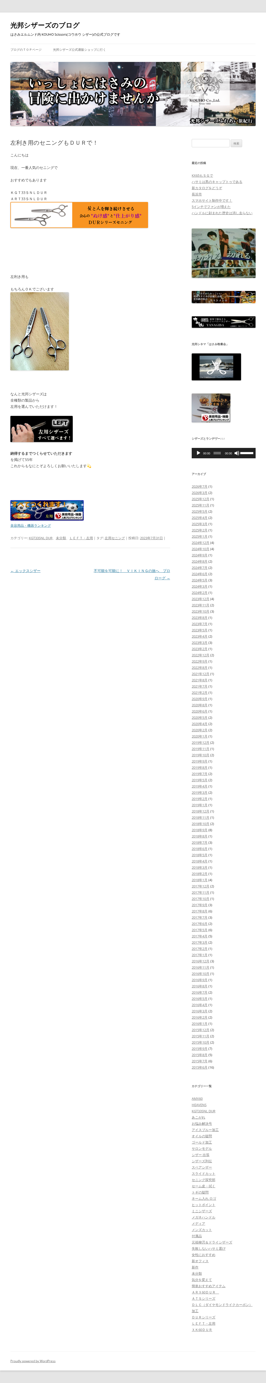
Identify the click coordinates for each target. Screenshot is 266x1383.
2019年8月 (200, 767)
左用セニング (115, 538)
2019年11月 (200, 748)
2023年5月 (200, 630)
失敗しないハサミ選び (208, 1248)
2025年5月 (200, 511)
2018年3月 (200, 867)
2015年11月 (200, 1036)
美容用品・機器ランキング (30, 525)
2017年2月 (200, 948)
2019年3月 (200, 792)
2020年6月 (200, 711)
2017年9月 (200, 905)
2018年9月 (200, 830)
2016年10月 (200, 973)
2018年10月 (200, 823)
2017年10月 (200, 898)
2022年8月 (200, 667)
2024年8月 (200, 561)
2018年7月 (200, 842)
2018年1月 (200, 880)
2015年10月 (200, 1042)
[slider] (246, 452)
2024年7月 (200, 567)
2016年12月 (200, 961)
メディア (198, 1223)
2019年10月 (200, 755)
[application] (224, 453)
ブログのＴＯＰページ (26, 49)
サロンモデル (202, 1148)
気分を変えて (202, 1279)
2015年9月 (200, 1048)
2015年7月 (200, 1061)
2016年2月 (200, 1017)
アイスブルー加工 (205, 1129)
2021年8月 (200, 680)
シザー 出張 (200, 1154)
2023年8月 (200, 617)
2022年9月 (200, 661)
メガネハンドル (203, 1217)
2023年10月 (200, 611)
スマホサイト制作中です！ (212, 200)
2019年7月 (200, 773)
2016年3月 (200, 1011)
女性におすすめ (203, 1254)
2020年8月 (200, 705)
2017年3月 (200, 942)
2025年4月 (200, 517)
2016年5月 (200, 998)
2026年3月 (200, 492)
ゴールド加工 (202, 1142)
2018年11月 (200, 817)
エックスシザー (25, 570)
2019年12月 (200, 742)
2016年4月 (200, 1005)
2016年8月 (200, 986)
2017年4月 (200, 936)
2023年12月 (200, 599)
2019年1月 (200, 805)
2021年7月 (200, 686)
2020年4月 (200, 723)
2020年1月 (200, 736)
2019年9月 (200, 761)
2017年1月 (200, 955)
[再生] (198, 453)
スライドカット (203, 1173)
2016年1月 (200, 1023)
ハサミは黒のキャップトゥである (217, 181)
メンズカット (202, 1229)
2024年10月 (200, 549)
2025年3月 (200, 524)
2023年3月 (200, 642)
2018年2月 (200, 873)
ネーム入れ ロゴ (204, 1198)
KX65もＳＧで (202, 175)
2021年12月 (200, 673)
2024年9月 (200, 555)
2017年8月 (200, 911)
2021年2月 (200, 692)
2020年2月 (200, 730)
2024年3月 (200, 586)
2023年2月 (200, 648)
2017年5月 (200, 930)
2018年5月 (200, 855)
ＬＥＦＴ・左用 (81, 538)
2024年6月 (200, 574)
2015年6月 (200, 1067)
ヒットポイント (203, 1204)
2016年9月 (200, 980)
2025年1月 (200, 536)
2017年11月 (200, 892)
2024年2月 (200, 592)
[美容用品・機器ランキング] (47, 519)
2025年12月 (200, 499)
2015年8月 (200, 1054)
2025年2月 (200, 530)
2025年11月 (200, 505)
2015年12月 (200, 1029)
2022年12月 (200, 655)
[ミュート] (237, 453)
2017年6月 (200, 923)
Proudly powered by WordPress (33, 1361)
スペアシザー (202, 1167)
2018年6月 (200, 848)
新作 (195, 1267)
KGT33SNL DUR (40, 538)
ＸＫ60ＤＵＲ (202, 1329)
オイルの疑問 (202, 1136)
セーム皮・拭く (203, 1186)
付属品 (197, 1236)
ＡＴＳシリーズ (203, 1298)
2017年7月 (200, 917)
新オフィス (200, 1261)
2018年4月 (200, 861)
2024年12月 (200, 542)
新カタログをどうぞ (207, 188)
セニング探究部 (203, 1179)
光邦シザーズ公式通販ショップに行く (79, 49)
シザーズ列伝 (202, 1161)
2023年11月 (200, 605)
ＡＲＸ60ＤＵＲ (205, 1292)
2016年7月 (200, 992)
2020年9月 (200, 698)
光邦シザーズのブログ (45, 25)
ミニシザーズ (202, 1211)
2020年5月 (200, 717)
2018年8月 (200, 836)
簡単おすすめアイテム (208, 1286)
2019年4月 (200, 786)
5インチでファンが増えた (211, 206)
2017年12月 (200, 886)
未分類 (61, 538)
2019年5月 (200, 780)
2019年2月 (200, 798)
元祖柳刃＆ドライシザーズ (212, 1242)
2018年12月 (200, 811)
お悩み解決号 (202, 1123)
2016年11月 (200, 967)
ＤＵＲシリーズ (203, 1317)
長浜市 (197, 194)
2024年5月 (200, 580)
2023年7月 (200, 623)
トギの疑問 (200, 1192)
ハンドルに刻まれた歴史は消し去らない (222, 213)
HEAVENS (199, 1104)
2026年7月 (200, 486)
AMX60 (197, 1098)
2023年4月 (200, 636)
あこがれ (198, 1117)
